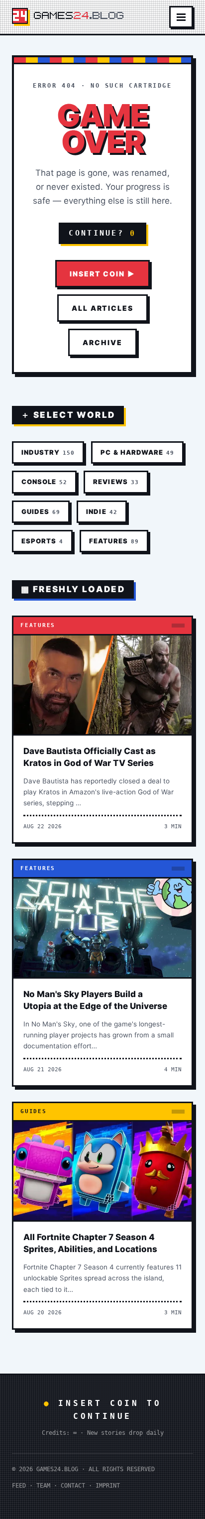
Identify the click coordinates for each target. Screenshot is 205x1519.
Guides (40, 511)
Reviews (115, 482)
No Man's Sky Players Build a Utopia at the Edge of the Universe (95, 1000)
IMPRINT (108, 1485)
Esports (42, 541)
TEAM (43, 1485)
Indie (101, 511)
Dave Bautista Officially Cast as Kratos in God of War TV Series (89, 757)
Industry (48, 452)
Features (113, 541)
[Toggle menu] (181, 17)
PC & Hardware (137, 452)
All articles (103, 308)
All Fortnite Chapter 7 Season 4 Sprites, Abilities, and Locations (90, 1243)
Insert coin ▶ (102, 273)
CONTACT (73, 1485)
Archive (102, 342)
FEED (19, 1485)
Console (44, 482)
